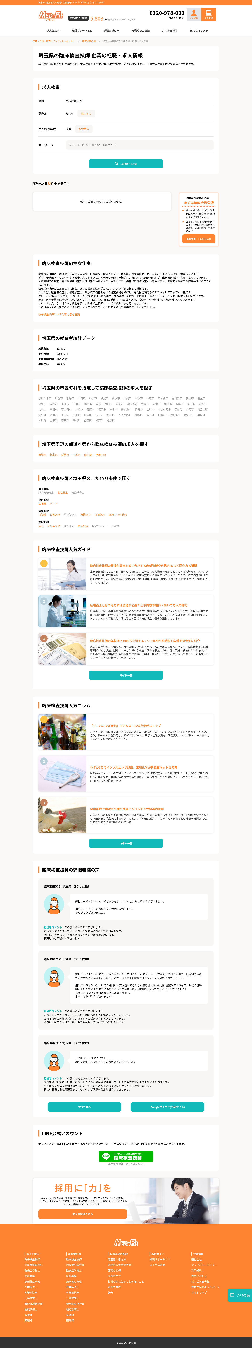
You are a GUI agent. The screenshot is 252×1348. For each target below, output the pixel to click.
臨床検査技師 (89, 41)
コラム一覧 (126, 843)
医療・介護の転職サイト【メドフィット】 (54, 41)
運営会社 (196, 1259)
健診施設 (83, 526)
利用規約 (196, 1270)
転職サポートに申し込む (199, 238)
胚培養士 (63, 492)
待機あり (85, 514)
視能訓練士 (31, 1309)
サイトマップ (199, 1292)
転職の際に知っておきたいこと (126, 1281)
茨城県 (42, 454)
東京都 (88, 454)
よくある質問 (169, 30)
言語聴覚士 (31, 1298)
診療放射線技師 (34, 1265)
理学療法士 (31, 1287)
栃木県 (54, 454)
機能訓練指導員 (34, 1304)
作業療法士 (31, 1292)
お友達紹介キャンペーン (205, 1287)
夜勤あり (55, 514)
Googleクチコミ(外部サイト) (167, 1107)
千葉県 (76, 454)
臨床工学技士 (32, 1270)
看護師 (28, 1315)
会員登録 (209, 18)
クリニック (53, 526)
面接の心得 (114, 1270)
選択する (86, 113)
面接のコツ (114, 1276)
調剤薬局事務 (32, 1281)
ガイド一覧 (126, 675)
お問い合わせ (205, 5)
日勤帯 (42, 514)
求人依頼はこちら (82, 1214)
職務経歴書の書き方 (119, 1265)
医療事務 (30, 1276)
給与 (110, 1292)
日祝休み (99, 514)
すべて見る (84, 1107)
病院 (41, 526)
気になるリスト (199, 30)
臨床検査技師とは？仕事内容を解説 (59, 314)
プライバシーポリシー (204, 1265)
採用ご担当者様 (200, 1281)
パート (54, 503)
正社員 (42, 503)
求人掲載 (194, 18)
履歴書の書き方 (117, 1259)
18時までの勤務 (117, 514)
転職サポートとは (82, 30)
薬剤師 (28, 1320)
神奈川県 (101, 454)
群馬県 (65, 454)
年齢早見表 (114, 1287)
